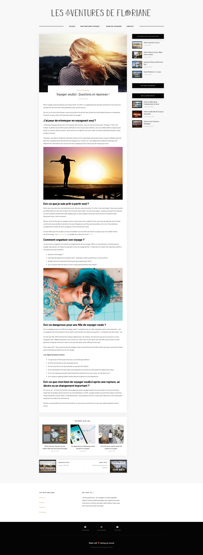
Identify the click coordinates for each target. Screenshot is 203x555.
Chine (91, 234)
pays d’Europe (62, 234)
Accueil (72, 26)
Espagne (42, 507)
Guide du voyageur (114, 26)
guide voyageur (83, 90)
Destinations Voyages (89, 26)
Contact (130, 26)
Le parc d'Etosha (64, 465)
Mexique (42, 497)
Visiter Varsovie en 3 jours (152, 42)
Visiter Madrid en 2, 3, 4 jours (152, 72)
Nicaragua (42, 512)
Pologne (42, 502)
